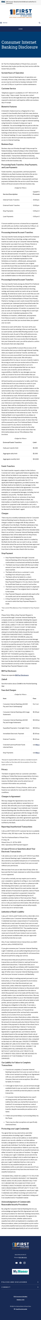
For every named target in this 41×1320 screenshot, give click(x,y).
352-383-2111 (23, 1257)
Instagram (24, 1263)
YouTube (17, 1263)
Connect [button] (5, 1287)
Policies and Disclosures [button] (14, 1282)
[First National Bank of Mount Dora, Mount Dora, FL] (20, 13)
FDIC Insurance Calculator (20, 1296)
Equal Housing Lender (21, 1309)
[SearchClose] (39, 23)
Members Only (20, 1299)
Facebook (20, 1263)
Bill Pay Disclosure (22, 675)
